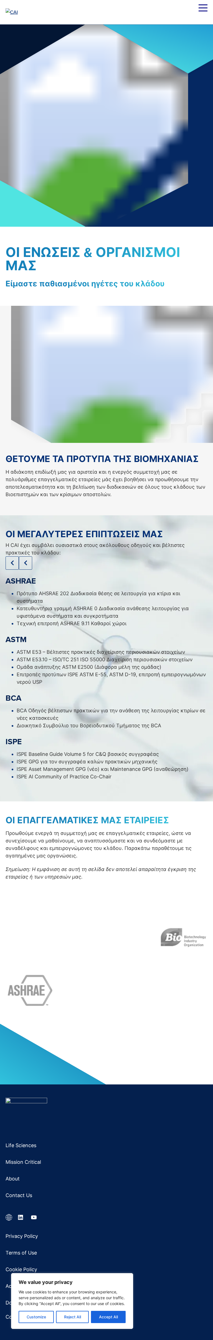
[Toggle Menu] (203, 9)
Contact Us (19, 1195)
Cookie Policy (21, 1269)
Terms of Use (21, 1253)
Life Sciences (21, 1145)
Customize (36, 1316)
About (13, 1179)
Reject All (72, 1316)
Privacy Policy (22, 1236)
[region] (72, 1301)
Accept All (108, 1316)
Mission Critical (23, 1162)
